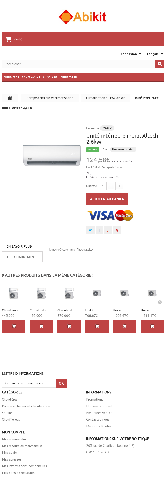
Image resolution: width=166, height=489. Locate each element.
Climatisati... (11, 310)
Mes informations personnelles (24, 466)
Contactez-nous (97, 419)
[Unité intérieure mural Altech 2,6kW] (52, 156)
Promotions (94, 399)
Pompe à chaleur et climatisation (26, 406)
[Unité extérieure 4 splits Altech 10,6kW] (152, 293)
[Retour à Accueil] (10, 98)
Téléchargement (21, 257)
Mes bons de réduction (18, 472)
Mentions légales (98, 426)
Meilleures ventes (99, 413)
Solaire (52, 77)
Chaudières (11, 77)
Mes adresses (11, 459)
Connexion (129, 54)
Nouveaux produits (100, 406)
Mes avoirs (10, 452)
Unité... (90, 310)
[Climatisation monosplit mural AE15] (69, 293)
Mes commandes (14, 439)
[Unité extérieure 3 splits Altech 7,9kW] (124, 293)
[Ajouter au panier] (13, 326)
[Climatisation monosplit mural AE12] (41, 293)
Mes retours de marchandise (22, 446)
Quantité (91, 186)
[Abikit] (83, 17)
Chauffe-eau (69, 77)
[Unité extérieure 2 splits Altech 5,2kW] (97, 293)
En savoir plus (19, 246)
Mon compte (13, 432)
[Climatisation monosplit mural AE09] (13, 293)
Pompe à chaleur (33, 77)
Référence (92, 128)
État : (105, 149)
